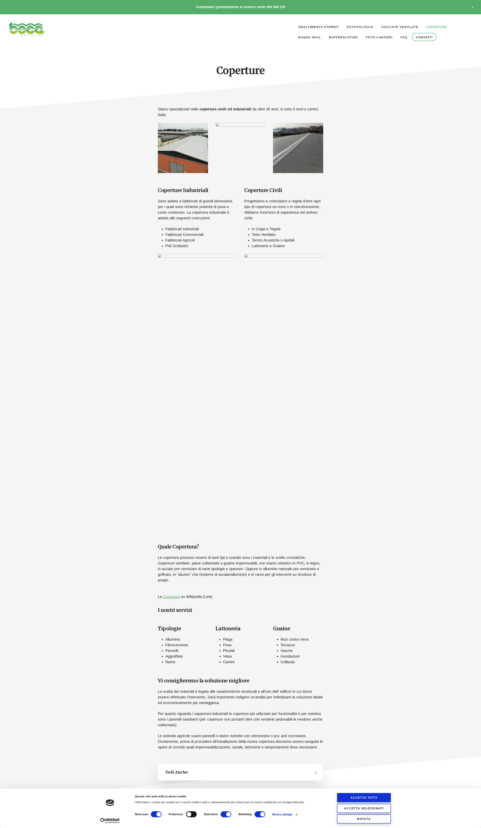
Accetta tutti (364, 797)
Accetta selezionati (364, 808)
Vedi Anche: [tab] (176, 772)
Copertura (171, 597)
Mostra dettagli (282, 814)
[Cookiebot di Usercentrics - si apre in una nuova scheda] (110, 820)
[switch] (191, 814)
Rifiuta (364, 818)
